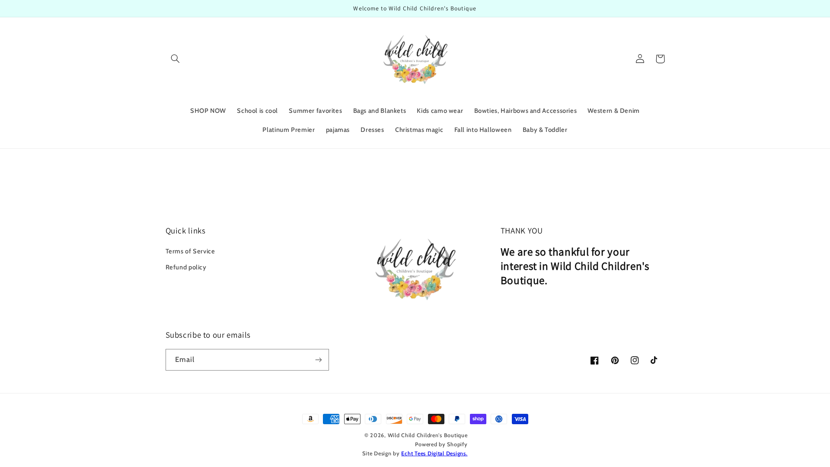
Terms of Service (190, 251)
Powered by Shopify (441, 444)
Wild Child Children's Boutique (428, 435)
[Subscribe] (318, 359)
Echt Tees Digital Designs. (434, 453)
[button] (175, 59)
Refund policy (186, 267)
